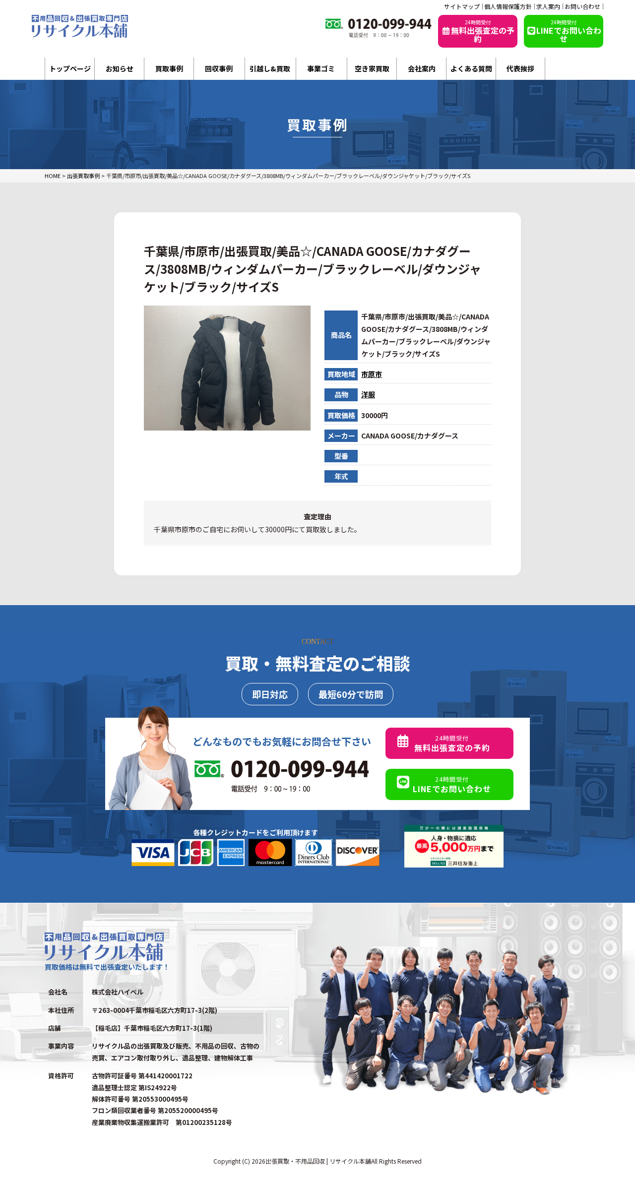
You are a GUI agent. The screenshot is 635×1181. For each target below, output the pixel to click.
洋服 (368, 394)
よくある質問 (471, 68)
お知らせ (119, 68)
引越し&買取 (270, 68)
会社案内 (422, 68)
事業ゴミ (321, 68)
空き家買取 (372, 68)
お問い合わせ (582, 6)
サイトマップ (462, 6)
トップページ (70, 68)
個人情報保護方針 (508, 6)
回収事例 (219, 68)
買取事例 (169, 68)
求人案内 (548, 6)
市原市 (371, 374)
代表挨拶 (520, 68)
